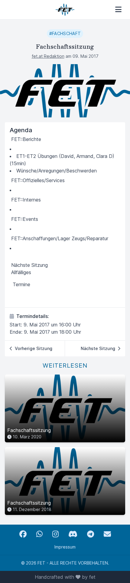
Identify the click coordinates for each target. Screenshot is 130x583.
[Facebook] (23, 534)
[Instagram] (55, 534)
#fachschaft (65, 33)
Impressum (65, 546)
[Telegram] (90, 534)
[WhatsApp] (39, 534)
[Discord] (72, 534)
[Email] (107, 534)
